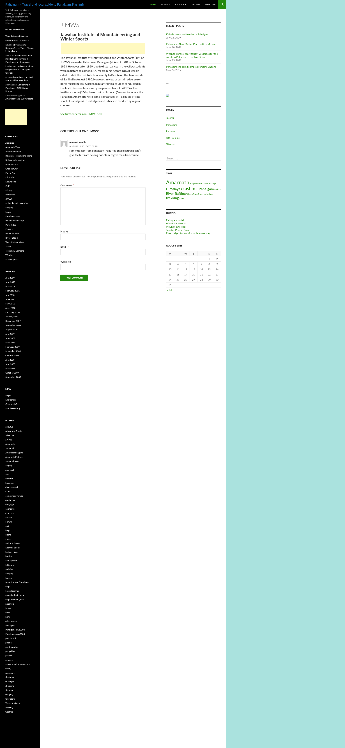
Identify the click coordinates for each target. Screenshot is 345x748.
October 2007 (12, 372)
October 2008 (12, 355)
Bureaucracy (11, 164)
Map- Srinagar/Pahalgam (17, 582)
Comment (67, 185)
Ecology (212, 183)
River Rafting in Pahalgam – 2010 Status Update (17, 87)
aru (7, 474)
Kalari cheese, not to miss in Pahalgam (187, 34)
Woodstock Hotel (176, 223)
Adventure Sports (13, 431)
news (7, 612)
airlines (8, 439)
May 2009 (10, 342)
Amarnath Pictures (14, 457)
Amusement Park (13, 151)
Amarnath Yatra (12, 147)
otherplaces (11, 621)
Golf (7, 186)
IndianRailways (12, 543)
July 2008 (10, 359)
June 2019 (10, 282)
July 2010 (10, 295)
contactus (10, 500)
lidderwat (9, 565)
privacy (8, 655)
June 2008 (10, 364)
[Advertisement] (103, 48)
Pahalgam (210, 4)
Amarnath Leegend (14, 452)
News (8, 212)
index (8, 539)
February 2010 (12, 312)
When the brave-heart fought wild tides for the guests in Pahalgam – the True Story (192, 55)
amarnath (10, 448)
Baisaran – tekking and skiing (18, 155)
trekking (172, 198)
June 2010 (10, 299)
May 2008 (10, 368)
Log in (8, 395)
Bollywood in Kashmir (199, 183)
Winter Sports (12, 259)
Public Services (12, 233)
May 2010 (10, 303)
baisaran (9, 478)
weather (9, 711)
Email (64, 246)
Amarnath (177, 182)
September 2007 (13, 377)
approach (10, 470)
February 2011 (12, 290)
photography (11, 647)
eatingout (9, 508)
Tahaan (189, 194)
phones (8, 642)
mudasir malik (77, 141)
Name (64, 231)
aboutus (9, 426)
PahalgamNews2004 (15, 629)
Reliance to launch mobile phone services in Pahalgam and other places (18, 58)
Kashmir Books (12, 547)
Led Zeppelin (11, 560)
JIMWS (153, 4)
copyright (10, 504)
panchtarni (10, 638)
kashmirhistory (12, 552)
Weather (9, 255)
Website (65, 261)
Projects (9, 229)
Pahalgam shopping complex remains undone (191, 66)
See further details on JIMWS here (81, 114)
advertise (9, 435)
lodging (8, 578)
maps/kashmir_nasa (14, 599)
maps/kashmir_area (14, 595)
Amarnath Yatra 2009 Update (19, 98)
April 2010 (10, 308)
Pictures (165, 4)
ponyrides (10, 651)
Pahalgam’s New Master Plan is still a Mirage (190, 44)
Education (10, 177)
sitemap (9, 690)
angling (8, 465)
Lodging (9, 207)
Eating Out (10, 173)
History (8, 190)
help (7, 530)
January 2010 (11, 316)
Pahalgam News (12, 216)
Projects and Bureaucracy (17, 664)
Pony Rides (10, 224)
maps (7, 586)
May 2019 (10, 286)
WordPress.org (12, 408)
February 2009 (12, 346)
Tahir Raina (10, 36)
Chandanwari (11, 168)
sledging (9, 694)
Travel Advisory (12, 703)
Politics (217, 189)
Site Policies (181, 4)
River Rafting (176, 193)
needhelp (9, 603)
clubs (7, 491)
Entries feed (11, 399)
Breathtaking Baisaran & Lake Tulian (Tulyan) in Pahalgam (19, 48)
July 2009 (10, 334)
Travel (8, 246)
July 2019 (10, 277)
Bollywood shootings (15, 160)
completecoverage (14, 495)
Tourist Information (14, 242)
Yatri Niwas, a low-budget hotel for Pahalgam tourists (19, 69)
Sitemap (196, 4)
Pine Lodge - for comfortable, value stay (188, 233)
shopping (9, 685)
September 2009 (13, 325)
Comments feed (12, 404)
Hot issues (10, 194)
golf (7, 526)
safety (8, 668)
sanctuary (10, 673)
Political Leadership (14, 220)
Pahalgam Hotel (175, 220)
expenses (9, 513)
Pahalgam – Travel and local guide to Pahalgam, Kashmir (44, 4)
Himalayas (174, 189)
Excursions (10, 181)
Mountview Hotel (176, 226)
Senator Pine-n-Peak (177, 229)
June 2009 (10, 338)
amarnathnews (12, 461)
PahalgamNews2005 (15, 634)
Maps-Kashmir (12, 590)
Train (195, 194)
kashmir (190, 188)
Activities (9, 142)
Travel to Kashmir (205, 194)
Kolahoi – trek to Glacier (16, 203)
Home (8, 534)
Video (181, 198)
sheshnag (9, 677)
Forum (8, 517)
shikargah (10, 681)
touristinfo (10, 698)
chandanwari (11, 487)
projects (9, 660)
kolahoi (8, 556)
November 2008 (13, 351)
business (9, 483)
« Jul (169, 290)
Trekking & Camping (14, 250)
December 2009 (13, 321)
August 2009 (11, 329)
